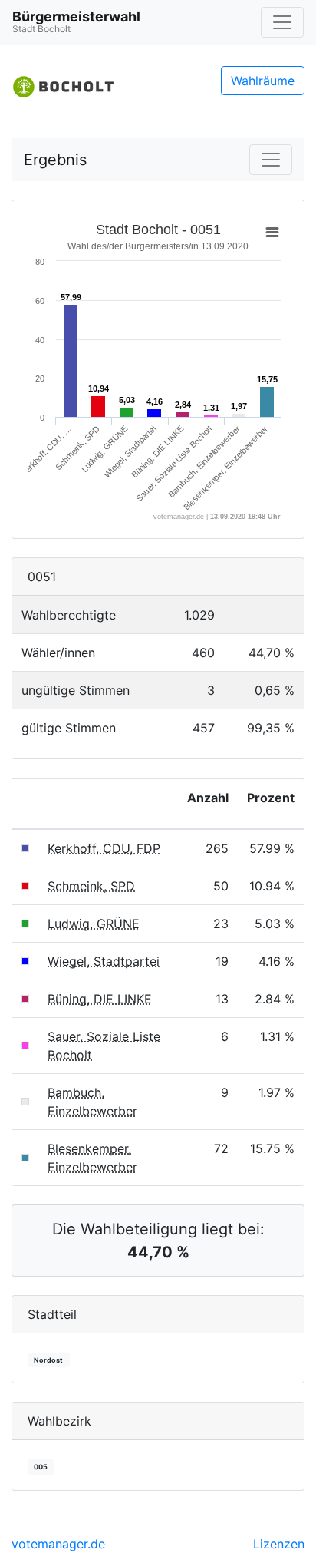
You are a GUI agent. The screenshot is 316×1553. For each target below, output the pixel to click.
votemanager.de (58, 1543)
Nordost (48, 1360)
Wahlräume (263, 80)
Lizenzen (278, 1543)
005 (41, 1466)
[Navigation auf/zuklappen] (282, 22)
